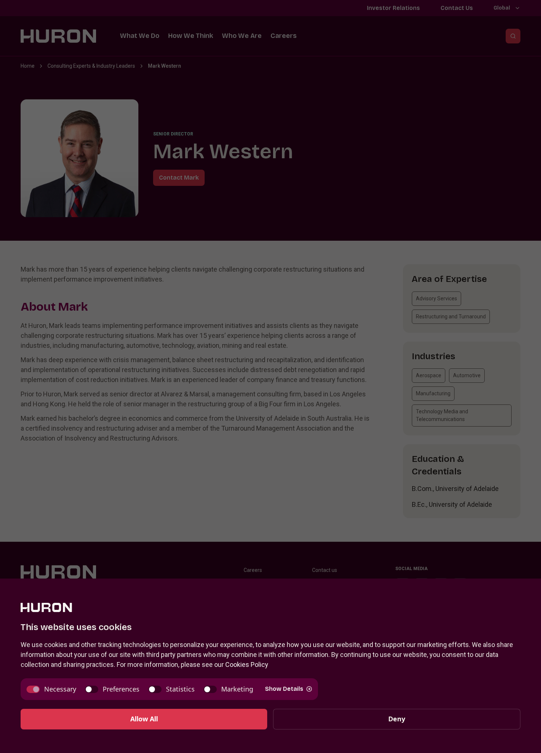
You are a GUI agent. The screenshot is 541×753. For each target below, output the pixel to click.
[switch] (51, 689)
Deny (396, 718)
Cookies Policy (246, 664)
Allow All (144, 718)
